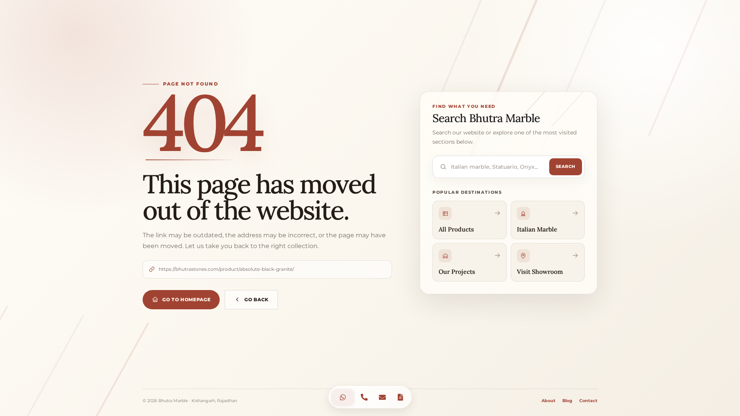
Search (565, 166)
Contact (588, 400)
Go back (256, 299)
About (548, 400)
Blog (567, 400)
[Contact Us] (343, 397)
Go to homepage (186, 299)
